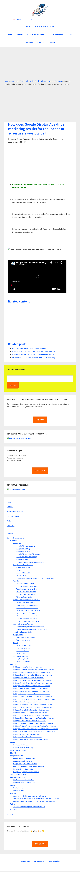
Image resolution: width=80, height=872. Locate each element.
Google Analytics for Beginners (24, 758)
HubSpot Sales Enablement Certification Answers (31, 688)
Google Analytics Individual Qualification (30, 562)
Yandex (12, 785)
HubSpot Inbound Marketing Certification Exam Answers (33, 670)
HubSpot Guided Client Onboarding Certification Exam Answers (35, 729)
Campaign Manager (23, 567)
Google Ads (17, 543)
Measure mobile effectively (25, 613)
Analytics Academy (16, 756)
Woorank (13, 809)
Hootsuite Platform (20, 745)
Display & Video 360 (23, 573)
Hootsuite (14, 742)
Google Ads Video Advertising (26, 557)
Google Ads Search (23, 551)
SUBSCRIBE (40, 471)
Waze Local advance (23, 640)
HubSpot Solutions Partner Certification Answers (30, 739)
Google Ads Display (23, 549)
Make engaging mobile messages (28, 610)
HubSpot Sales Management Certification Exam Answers (33, 702)
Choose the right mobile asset (27, 605)
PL (45, 26)
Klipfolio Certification (18, 777)
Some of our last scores (15, 511)
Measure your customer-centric (27, 616)
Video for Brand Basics (24, 597)
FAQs (9, 521)
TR (50, 26)
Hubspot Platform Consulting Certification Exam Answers (34, 731)
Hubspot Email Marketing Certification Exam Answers (32, 675)
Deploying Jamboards (24, 659)
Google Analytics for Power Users (25, 764)
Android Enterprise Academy (23, 624)
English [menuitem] (18, 19)
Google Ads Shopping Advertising (28, 554)
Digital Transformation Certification (26, 600)
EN (27, 26)
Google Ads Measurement (25, 546)
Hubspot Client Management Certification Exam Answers (33, 718)
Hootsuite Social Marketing (23, 747)
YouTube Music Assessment (26, 592)
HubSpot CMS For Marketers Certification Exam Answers (33, 707)
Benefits (10, 507)
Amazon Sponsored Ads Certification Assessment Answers (34, 801)
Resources (10, 526)
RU (42, 26)
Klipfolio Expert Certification (23, 780)
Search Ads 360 (21, 575)
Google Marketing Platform (23, 565)
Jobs (12, 528)
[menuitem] (18, 19)
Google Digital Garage (18, 750)
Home (6, 81)
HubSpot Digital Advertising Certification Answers (31, 715)
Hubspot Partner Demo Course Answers (27, 737)
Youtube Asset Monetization (26, 589)
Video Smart (20, 653)
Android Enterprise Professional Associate (31, 629)
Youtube (16, 581)
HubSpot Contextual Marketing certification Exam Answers (34, 699)
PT (40, 26)
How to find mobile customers (27, 608)
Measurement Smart (23, 645)
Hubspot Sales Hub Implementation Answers (29, 721)
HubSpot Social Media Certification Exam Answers (31, 691)
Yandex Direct (18, 788)
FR (30, 26)
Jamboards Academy (20, 656)
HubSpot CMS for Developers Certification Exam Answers (33, 696)
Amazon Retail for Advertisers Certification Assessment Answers (36, 799)
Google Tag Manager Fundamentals (26, 772)
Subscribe (10, 533)
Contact (10, 814)
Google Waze (18, 635)
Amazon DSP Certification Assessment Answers (30, 796)
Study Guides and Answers (16, 538)
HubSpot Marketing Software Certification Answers (31, 694)
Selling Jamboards (23, 661)
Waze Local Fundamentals (25, 637)
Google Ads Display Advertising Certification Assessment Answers (36, 81)
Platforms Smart (22, 651)
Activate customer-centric (25, 602)
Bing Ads (13, 753)
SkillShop (13, 541)
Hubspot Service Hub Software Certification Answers (31, 710)
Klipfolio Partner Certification (24, 782)
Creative (19, 570)
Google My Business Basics (22, 632)
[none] (18, 19)
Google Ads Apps (22, 559)
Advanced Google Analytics (22, 761)
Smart (15, 643)
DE (35, 26)
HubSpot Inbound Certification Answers (27, 667)
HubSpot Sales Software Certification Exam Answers (31, 686)
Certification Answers (40, 10)
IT (37, 26)
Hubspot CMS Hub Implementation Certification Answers (33, 723)
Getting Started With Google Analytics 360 (28, 766)
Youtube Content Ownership (26, 586)
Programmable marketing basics (28, 621)
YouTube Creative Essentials (26, 594)
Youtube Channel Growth (25, 584)
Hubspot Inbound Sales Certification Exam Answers (31, 672)
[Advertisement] (40, 65)
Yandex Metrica (18, 791)
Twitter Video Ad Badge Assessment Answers (29, 807)
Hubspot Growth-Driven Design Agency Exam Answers (32, 680)
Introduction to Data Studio (23, 769)
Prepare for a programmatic (26, 618)
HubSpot (13, 664)
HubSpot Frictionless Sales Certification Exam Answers (32, 704)
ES (32, 26)
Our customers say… (14, 516)
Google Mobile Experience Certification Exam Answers (35, 578)
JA (53, 26)
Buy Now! (40, 420)
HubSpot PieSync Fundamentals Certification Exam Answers (34, 726)
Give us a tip (40, 844)
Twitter (13, 804)
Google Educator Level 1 (18, 774)
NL (48, 26)
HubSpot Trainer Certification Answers (27, 734)
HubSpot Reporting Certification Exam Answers (30, 713)
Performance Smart (23, 648)
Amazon (13, 793)
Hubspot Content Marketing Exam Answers (28, 678)
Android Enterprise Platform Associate (30, 627)
